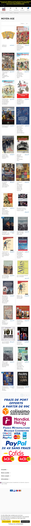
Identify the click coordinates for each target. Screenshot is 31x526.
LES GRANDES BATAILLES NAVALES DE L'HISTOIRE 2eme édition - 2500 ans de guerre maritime (20, 129)
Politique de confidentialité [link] (15, 524)
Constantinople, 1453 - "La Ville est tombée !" (20, 233)
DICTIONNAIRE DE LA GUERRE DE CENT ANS (5, 276)
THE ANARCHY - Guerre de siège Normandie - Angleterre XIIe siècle (5, 74)
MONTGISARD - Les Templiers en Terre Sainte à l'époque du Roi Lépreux (5, 102)
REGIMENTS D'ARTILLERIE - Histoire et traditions (20, 322)
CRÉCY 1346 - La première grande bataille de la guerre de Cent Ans (5, 364)
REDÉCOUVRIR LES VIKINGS (5, 126)
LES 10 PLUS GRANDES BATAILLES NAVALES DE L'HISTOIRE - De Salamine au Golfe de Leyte (20, 365)
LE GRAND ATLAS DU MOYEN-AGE (20, 343)
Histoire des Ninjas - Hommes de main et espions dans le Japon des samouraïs (5, 211)
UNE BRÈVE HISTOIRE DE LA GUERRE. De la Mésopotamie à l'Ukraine (20, 102)
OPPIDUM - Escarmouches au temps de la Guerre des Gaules (20, 48)
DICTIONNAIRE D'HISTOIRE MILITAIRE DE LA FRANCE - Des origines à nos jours (20, 254)
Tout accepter (6, 521)
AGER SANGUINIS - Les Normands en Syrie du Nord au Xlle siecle (20, 74)
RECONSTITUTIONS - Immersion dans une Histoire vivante (21, 209)
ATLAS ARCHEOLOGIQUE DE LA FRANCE (22, 276)
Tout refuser (16, 521)
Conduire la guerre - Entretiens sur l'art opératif (5, 322)
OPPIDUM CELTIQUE (4, 46)
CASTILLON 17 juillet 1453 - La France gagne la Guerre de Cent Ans (5, 254)
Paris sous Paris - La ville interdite (20, 387)
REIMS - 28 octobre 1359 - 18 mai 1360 (20, 297)
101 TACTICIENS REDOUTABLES (5, 342)
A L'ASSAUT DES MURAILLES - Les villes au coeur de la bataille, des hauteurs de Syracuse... (20, 186)
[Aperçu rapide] (8, 43)
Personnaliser (25, 521)
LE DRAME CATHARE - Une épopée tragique (5, 233)
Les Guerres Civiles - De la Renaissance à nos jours (5, 156)
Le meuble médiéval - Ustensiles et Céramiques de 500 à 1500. (5, 184)
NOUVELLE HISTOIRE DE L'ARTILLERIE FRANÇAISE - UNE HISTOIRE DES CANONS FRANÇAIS (5, 299)
